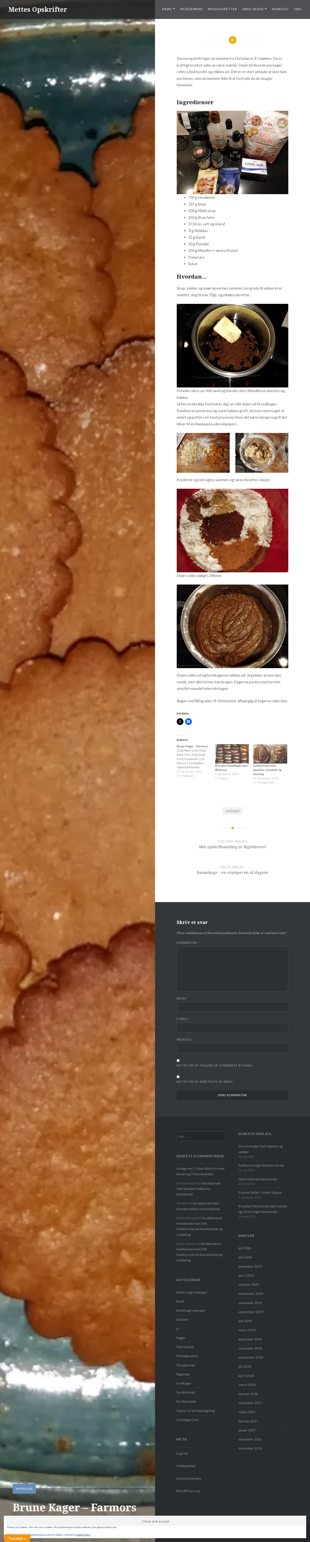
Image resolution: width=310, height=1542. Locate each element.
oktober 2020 (248, 1284)
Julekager (232, 811)
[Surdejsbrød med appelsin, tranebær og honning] (270, 754)
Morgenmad (192, 9)
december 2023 (250, 1266)
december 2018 (250, 1339)
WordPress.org (188, 1491)
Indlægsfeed (185, 1466)
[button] (203, 453)
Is (177, 1329)
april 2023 (246, 1275)
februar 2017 (248, 1421)
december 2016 (250, 1439)
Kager (180, 1338)
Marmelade (185, 1347)
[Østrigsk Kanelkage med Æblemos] (232, 754)
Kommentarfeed (188, 1478)
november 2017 (250, 1403)
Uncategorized (187, 1420)
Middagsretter (222, 9)
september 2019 (250, 1312)
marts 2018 (247, 1385)
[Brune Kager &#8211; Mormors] (196, 763)
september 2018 (250, 1357)
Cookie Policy (82, 1534)
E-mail (183, 1019)
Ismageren (184, 1168)
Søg (298, 9)
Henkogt (280, 9)
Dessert (182, 1319)
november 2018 (250, 1348)
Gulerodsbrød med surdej (257, 1179)
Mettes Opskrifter (37, 9)
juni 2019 (245, 1321)
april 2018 (246, 1376)
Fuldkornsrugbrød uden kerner (261, 1165)
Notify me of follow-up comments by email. (215, 1065)
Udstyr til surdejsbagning (195, 1410)
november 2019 (250, 1303)
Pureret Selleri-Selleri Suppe (260, 1192)
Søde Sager (253, 9)
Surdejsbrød (185, 1392)
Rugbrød (182, 1374)
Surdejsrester (186, 1401)
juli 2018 (244, 1366)
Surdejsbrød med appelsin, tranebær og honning (267, 770)
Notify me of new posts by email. (205, 1081)
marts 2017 (247, 1412)
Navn (182, 998)
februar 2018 (248, 1394)
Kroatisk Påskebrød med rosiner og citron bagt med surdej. (263, 1209)
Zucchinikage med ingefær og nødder (260, 1148)
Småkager (24, 1488)
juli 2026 (244, 1248)
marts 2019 (247, 1330)
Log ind (181, 1453)
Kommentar (188, 942)
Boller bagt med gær (191, 1292)
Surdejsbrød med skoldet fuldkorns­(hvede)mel (198, 1188)
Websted (184, 1039)
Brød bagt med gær (190, 1310)
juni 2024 (245, 1257)
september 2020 (250, 1293)
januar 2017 (247, 1430)
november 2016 (250, 1448)
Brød (180, 1301)
